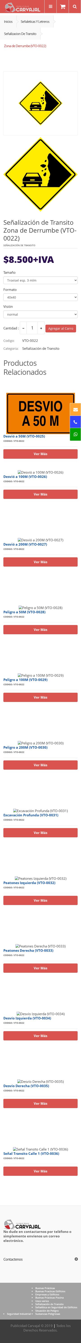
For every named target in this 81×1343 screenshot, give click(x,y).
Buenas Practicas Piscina (49, 1297)
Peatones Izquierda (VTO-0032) (29, 882)
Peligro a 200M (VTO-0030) (25, 747)
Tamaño (9, 272)
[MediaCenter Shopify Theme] (21, 1224)
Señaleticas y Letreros (35, 21)
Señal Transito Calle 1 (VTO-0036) (31, 1153)
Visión (8, 306)
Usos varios (42, 1301)
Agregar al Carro (60, 328)
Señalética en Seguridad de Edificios (56, 1307)
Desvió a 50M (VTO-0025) (24, 436)
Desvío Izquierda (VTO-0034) (27, 1018)
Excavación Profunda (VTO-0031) (30, 815)
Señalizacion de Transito (20, 33)
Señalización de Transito (49, 1304)
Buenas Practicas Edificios (50, 1291)
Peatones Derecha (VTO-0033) (28, 950)
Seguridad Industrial (19, 1313)
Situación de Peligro (47, 1310)
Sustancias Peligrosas (47, 1313)
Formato (10, 289)
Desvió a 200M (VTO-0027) (25, 544)
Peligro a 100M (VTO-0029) (25, 679)
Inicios (8, 21)
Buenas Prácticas (45, 1288)
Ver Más (40, 454)
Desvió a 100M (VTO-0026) (25, 476)
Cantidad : (11, 328)
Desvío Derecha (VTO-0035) (26, 1086)
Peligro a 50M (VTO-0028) (24, 612)
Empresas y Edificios (47, 1294)
